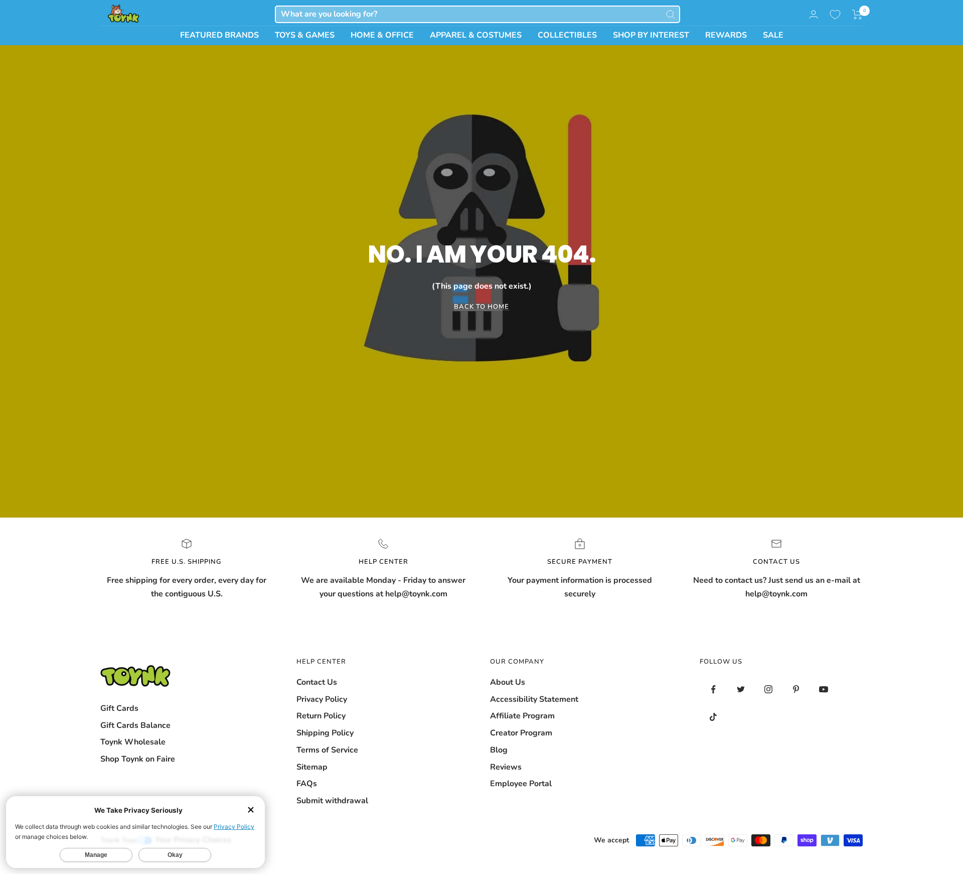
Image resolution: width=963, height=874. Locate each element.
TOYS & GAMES (305, 35)
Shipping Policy (325, 732)
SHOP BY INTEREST (651, 35)
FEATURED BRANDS (219, 35)
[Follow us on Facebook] (713, 689)
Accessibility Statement (534, 699)
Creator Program (521, 732)
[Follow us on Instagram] (768, 689)
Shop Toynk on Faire (137, 759)
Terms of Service (327, 750)
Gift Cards (119, 708)
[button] (857, 15)
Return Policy (321, 715)
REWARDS (726, 35)
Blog (499, 750)
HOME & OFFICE (382, 35)
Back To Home (481, 306)
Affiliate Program (522, 715)
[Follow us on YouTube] (824, 689)
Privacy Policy (321, 699)
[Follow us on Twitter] (741, 689)
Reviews (506, 767)
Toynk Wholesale (133, 741)
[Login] (813, 14)
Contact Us (316, 682)
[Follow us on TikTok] (713, 717)
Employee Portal (521, 783)
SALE (773, 35)
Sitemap (312, 767)
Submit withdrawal (332, 800)
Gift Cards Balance (135, 725)
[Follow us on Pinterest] (796, 689)
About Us (507, 682)
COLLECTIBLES (567, 35)
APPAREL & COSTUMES (476, 35)
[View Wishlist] (835, 15)
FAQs (306, 783)
